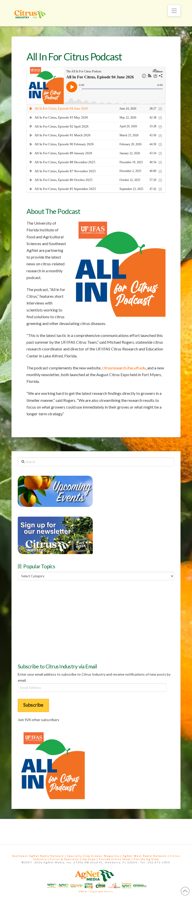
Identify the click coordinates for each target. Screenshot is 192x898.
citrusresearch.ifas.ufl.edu (124, 367)
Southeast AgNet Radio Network (38, 855)
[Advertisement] (55, 621)
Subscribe (33, 705)
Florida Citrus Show (114, 859)
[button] (174, 10)
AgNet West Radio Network (144, 855)
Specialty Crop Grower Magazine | (94, 855)
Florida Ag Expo (146, 859)
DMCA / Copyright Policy (96, 891)
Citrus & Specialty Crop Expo (73, 859)
